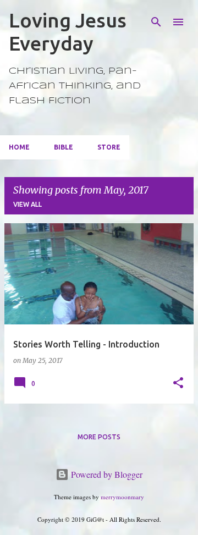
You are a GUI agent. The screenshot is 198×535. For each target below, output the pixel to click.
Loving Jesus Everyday (68, 31)
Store (108, 147)
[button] (178, 383)
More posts (99, 436)
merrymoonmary (122, 497)
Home (19, 147)
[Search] (156, 22)
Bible (63, 147)
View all (27, 204)
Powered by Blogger (105, 474)
